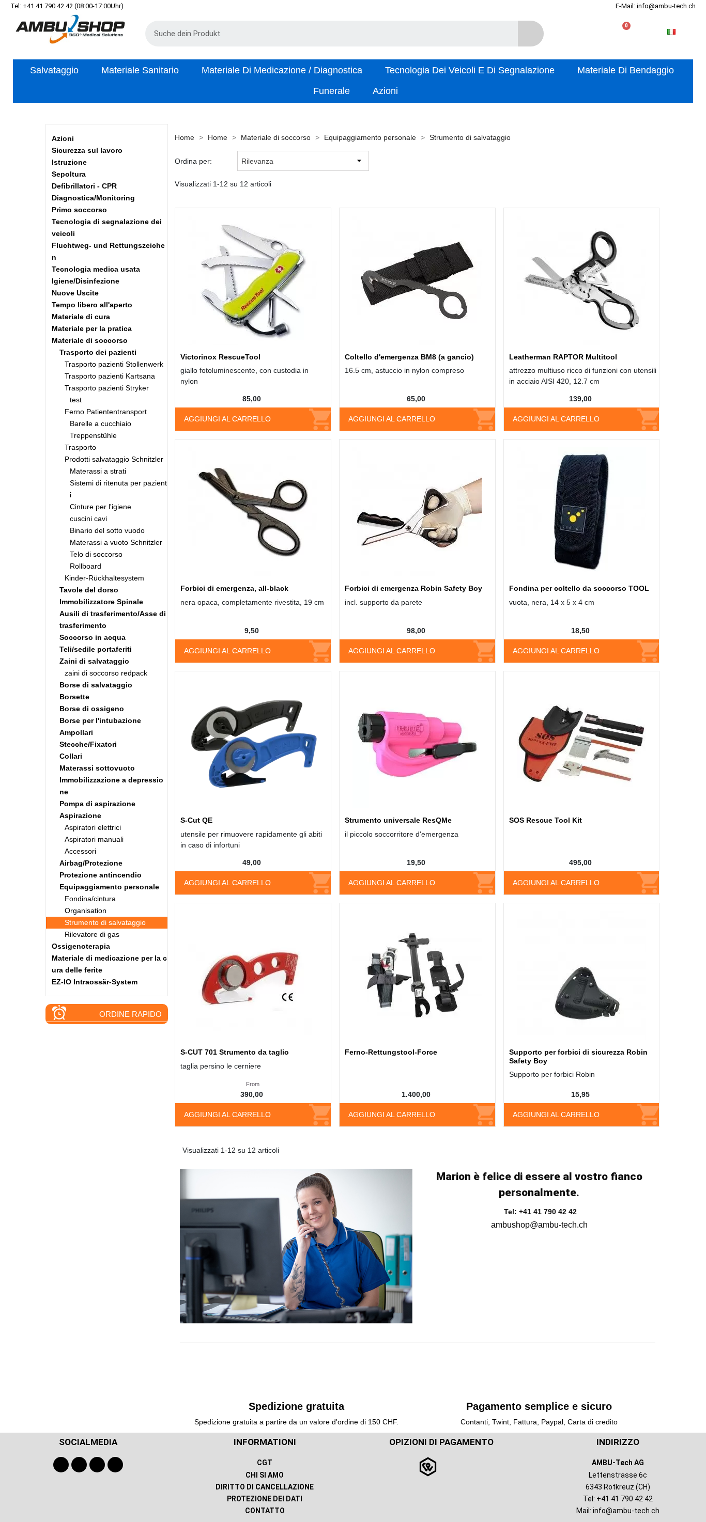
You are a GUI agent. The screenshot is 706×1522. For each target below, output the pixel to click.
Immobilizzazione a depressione (111, 786)
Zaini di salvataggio (94, 661)
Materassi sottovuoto (97, 768)
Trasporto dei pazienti (97, 352)
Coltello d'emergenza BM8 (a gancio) (409, 357)
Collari (70, 756)
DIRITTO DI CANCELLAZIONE (265, 1487)
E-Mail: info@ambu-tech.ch (656, 6)
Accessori (80, 851)
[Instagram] (97, 1464)
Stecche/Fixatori (88, 744)
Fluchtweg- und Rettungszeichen (108, 251)
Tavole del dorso (88, 590)
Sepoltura (69, 174)
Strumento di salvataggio (105, 922)
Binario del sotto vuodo (107, 530)
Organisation (85, 910)
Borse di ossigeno (91, 708)
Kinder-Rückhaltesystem (104, 578)
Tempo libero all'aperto (92, 305)
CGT (264, 1462)
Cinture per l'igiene (100, 507)
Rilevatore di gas (92, 934)
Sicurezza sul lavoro (87, 150)
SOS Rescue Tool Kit (545, 820)
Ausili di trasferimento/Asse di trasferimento (112, 619)
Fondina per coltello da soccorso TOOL (579, 588)
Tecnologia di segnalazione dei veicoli (107, 227)
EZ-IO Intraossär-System (94, 982)
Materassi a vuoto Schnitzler (116, 542)
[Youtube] (79, 1464)
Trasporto (80, 447)
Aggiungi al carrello (227, 419)
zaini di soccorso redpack (106, 673)
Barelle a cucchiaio (100, 423)
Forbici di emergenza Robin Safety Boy (413, 588)
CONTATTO (265, 1511)
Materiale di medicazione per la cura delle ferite (109, 964)
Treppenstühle (93, 435)
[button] (622, 32)
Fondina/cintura (90, 899)
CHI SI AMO (264, 1475)
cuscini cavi (88, 518)
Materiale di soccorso (90, 340)
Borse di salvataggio (95, 685)
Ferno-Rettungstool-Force (391, 1052)
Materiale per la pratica (92, 328)
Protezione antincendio (100, 875)
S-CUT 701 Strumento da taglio (234, 1052)
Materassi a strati (98, 471)
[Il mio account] (589, 32)
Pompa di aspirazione (97, 803)
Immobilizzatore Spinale (101, 602)
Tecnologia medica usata (96, 269)
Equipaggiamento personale (109, 887)
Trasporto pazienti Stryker (107, 388)
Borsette (74, 697)
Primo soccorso (79, 210)
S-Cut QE (196, 820)
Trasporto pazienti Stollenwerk (114, 364)
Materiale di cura (81, 316)
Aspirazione (80, 815)
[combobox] (324, 33)
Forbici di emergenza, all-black (234, 588)
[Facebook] (61, 1464)
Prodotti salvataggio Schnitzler (114, 459)
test (76, 400)
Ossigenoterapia (81, 946)
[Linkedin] (115, 1464)
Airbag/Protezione (90, 863)
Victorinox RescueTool (220, 357)
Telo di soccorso (96, 554)
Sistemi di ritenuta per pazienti (118, 489)
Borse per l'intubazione (100, 720)
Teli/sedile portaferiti (95, 649)
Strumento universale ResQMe (398, 820)
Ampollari (76, 732)
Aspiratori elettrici (93, 827)
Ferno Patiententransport (106, 411)
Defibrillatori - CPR (84, 186)
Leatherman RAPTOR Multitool (563, 357)
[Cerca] (531, 33)
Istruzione (69, 162)
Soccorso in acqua (92, 637)
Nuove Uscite (75, 293)
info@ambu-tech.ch (626, 1511)
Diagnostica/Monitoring (93, 198)
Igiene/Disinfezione (85, 281)
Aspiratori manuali (94, 839)
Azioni (63, 138)
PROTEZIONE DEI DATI (264, 1499)
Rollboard (85, 566)
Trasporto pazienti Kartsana (110, 376)
